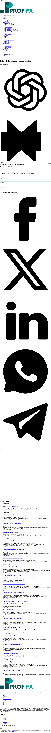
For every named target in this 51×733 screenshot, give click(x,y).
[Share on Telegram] (25, 447)
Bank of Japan (8, 28)
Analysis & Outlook (9, 20)
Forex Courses (6, 43)
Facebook (5, 717)
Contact (4, 695)
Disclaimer (5, 696)
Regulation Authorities (10, 53)
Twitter (4, 718)
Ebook (6, 48)
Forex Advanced (8, 37)
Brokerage (5, 49)
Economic (7, 41)
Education (5, 33)
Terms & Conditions (7, 699)
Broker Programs (8, 54)
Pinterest (4, 720)
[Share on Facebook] (25, 244)
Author (4, 700)
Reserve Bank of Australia (10, 29)
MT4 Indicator (8, 46)
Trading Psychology (9, 40)
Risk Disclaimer (6, 697)
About (4, 694)
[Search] (13, 15)
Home (4, 17)
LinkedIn (5, 719)
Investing (7, 42)
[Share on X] (25, 294)
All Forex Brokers (9, 50)
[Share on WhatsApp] (25, 396)
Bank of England (8, 25)
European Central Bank (10, 24)
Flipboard (5, 723)
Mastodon (5, 722)
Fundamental (8, 36)
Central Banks (6, 22)
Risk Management (9, 38)
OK (1, 727)
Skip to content (3, 0)
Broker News (8, 51)
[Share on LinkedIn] (25, 345)
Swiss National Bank (9, 31)
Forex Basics (8, 34)
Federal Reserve (8, 23)
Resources (5, 44)
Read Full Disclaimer (7, 711)
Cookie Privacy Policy (13, 731)
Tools (4, 55)
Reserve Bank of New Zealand (11, 30)
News (6, 21)
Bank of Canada (8, 27)
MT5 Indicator (8, 47)
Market (4, 18)
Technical (7, 35)
